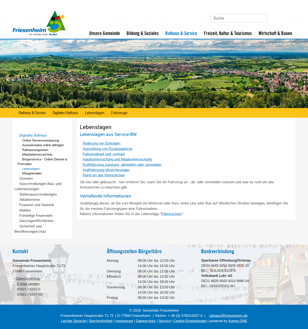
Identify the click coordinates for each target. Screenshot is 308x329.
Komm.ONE (238, 321)
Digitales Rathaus (65, 112)
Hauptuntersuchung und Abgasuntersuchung (117, 159)
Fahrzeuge (119, 112)
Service (165, 321)
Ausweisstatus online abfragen (43, 145)
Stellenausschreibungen (38, 194)
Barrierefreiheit (101, 321)
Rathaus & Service (181, 33)
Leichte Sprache (73, 321)
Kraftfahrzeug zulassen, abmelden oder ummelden (122, 165)
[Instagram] (290, 17)
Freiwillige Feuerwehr (36, 216)
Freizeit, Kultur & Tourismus (228, 33)
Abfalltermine (29, 200)
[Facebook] (281, 17)
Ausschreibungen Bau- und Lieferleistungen (37, 186)
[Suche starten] (261, 18)
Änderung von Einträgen (101, 143)
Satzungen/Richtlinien (36, 221)
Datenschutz (146, 321)
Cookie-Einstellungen (190, 321)
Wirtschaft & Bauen (275, 33)
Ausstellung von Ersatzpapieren (107, 149)
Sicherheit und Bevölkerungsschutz (30, 229)
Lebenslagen (94, 112)
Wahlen (25, 210)
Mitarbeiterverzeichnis (37, 154)
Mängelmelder (32, 173)
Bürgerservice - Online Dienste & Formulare (42, 161)
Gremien (26, 179)
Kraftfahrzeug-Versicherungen (106, 170)
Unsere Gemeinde (104, 33)
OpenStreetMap (28, 279)
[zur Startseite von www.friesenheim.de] (39, 34)
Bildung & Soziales (143, 33)
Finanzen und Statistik (36, 205)
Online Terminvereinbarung (40, 140)
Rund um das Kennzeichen (104, 175)
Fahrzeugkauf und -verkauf (104, 154)
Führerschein (171, 214)
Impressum (124, 321)
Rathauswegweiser (35, 150)
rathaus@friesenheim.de (228, 316)
